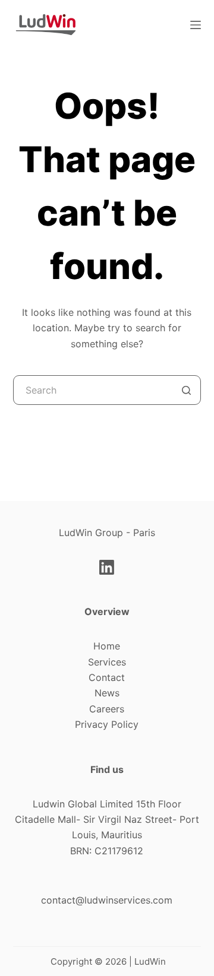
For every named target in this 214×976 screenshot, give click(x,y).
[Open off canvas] (195, 25)
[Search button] (186, 390)
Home (106, 646)
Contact (107, 677)
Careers (106, 709)
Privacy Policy (107, 724)
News (107, 693)
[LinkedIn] (106, 567)
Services (107, 662)
